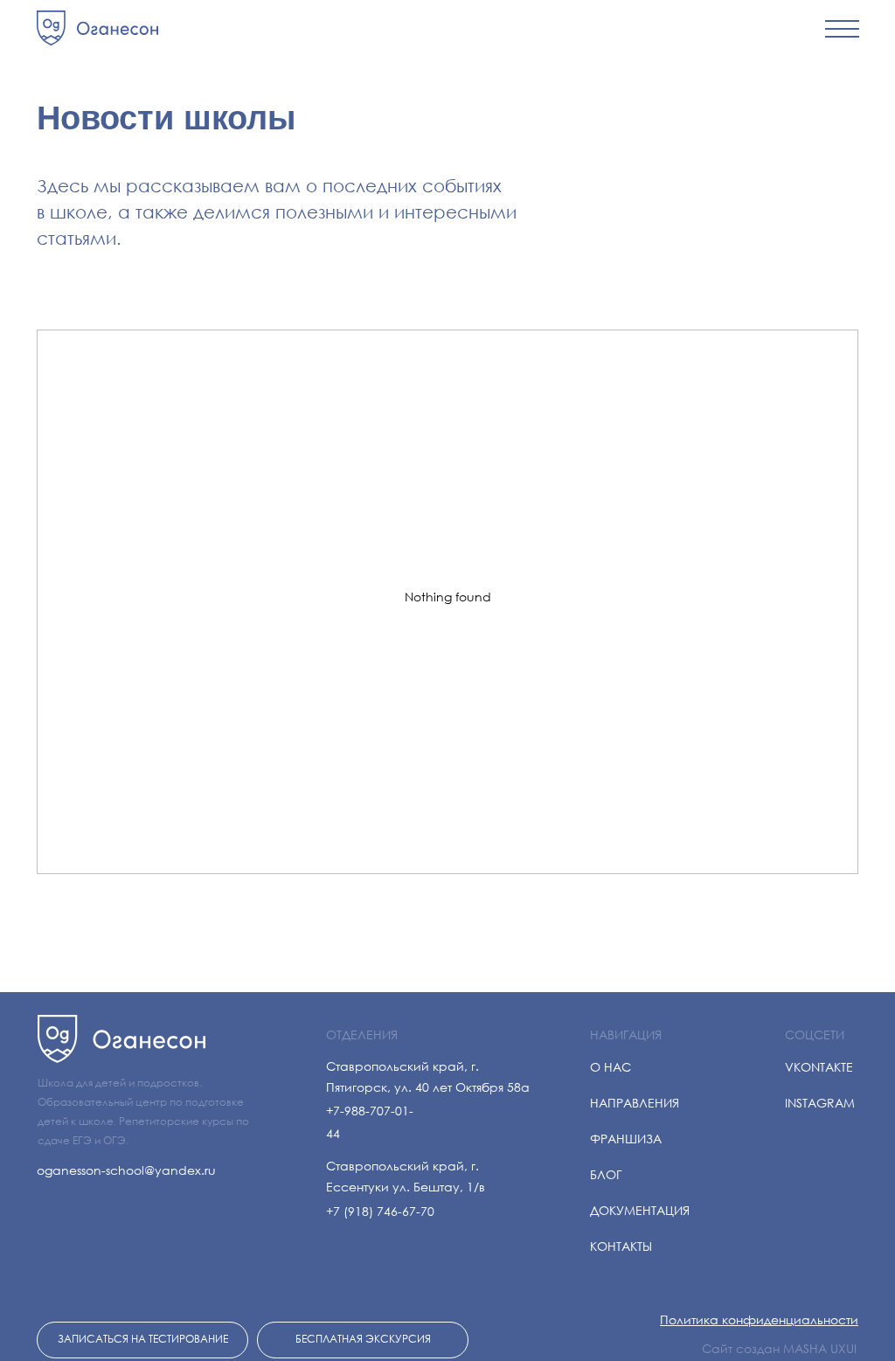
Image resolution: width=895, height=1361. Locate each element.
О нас (610, 1066)
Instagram (820, 1102)
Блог (605, 1174)
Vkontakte (819, 1066)
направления (634, 1102)
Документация (640, 1210)
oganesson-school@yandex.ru (126, 1170)
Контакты (621, 1246)
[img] (842, 29)
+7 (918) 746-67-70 (380, 1211)
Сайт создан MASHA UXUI (779, 1348)
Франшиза (626, 1138)
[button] (362, 1340)
